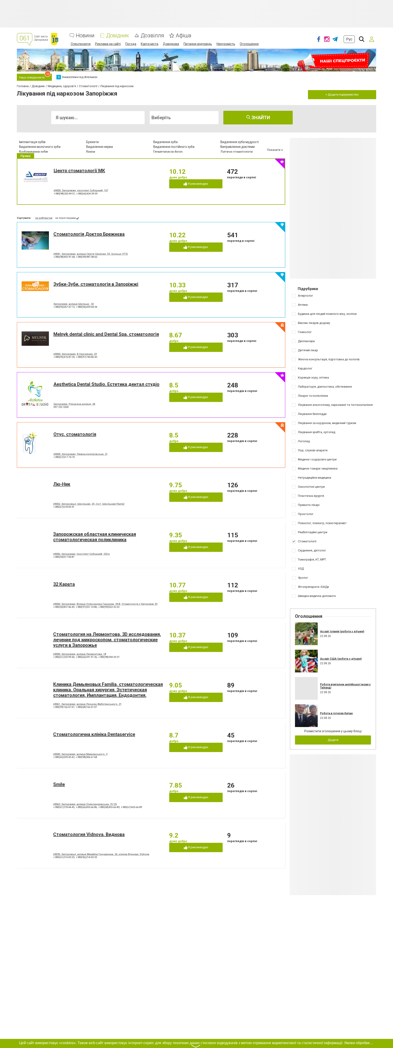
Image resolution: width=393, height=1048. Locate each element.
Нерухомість (226, 44)
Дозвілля (152, 36)
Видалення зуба (165, 142)
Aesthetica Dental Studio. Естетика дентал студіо (106, 384)
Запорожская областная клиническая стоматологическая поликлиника (94, 536)
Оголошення (249, 44)
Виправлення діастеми (237, 147)
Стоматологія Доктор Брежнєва (89, 234)
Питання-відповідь (198, 44)
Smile (59, 784)
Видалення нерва (99, 147)
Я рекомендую (197, 183)
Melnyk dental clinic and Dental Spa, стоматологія (106, 334)
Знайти (260, 117)
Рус (349, 39)
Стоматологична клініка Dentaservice (94, 734)
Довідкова (171, 44)
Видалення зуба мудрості (239, 142)
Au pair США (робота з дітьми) (341, 658)
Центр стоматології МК (79, 170)
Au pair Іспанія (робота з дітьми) (342, 631)
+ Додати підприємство (342, 94)
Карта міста (149, 44)
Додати (333, 740)
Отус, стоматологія (74, 434)
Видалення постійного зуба (173, 147)
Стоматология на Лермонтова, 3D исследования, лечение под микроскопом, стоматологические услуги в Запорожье (107, 639)
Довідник (117, 36)
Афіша (183, 36)
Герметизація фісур (168, 152)
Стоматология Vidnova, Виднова (89, 834)
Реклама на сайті (108, 44)
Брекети (92, 142)
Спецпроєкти (81, 44)
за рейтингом (43, 218)
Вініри (90, 152)
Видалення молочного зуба (39, 147)
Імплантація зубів (32, 142)
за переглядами (65, 218)
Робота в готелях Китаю (336, 713)
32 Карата (64, 584)
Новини (85, 36)
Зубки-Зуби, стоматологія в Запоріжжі (95, 284)
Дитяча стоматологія (236, 152)
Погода (130, 44)
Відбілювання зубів (33, 152)
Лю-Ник (61, 484)
